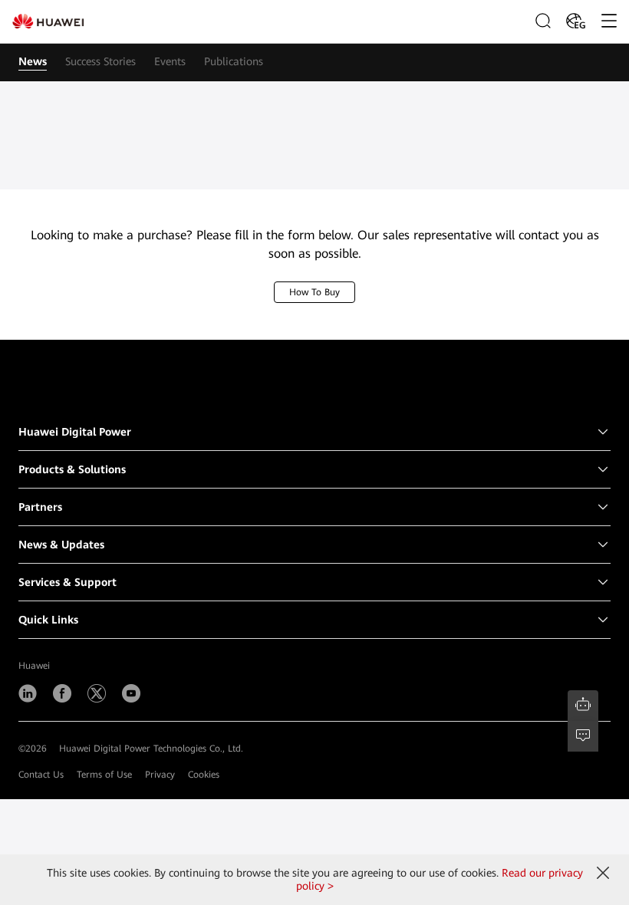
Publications (233, 61)
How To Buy (314, 292)
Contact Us (41, 774)
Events (170, 61)
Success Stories (100, 61)
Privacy (160, 774)
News (32, 61)
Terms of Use (104, 774)
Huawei (34, 665)
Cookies (203, 774)
